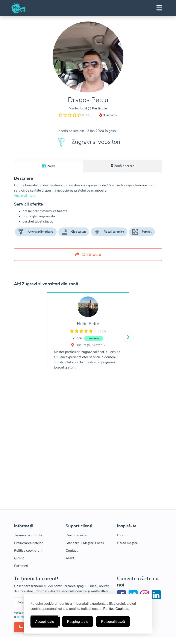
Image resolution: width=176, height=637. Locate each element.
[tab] (48, 166)
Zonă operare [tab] (124, 166)
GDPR (19, 558)
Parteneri (21, 565)
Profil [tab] (51, 166)
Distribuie (91, 254)
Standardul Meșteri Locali (85, 543)
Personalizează (113, 621)
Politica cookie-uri (28, 550)
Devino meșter (77, 535)
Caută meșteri (127, 543)
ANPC (70, 558)
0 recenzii (110, 115)
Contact (71, 550)
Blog (120, 535)
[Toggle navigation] (159, 8)
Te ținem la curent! (36, 579)
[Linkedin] (156, 597)
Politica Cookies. (116, 608)
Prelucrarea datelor (28, 543)
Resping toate (77, 621)
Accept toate (44, 621)
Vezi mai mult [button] (24, 195)
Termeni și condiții (28, 535)
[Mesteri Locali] (18, 8)
